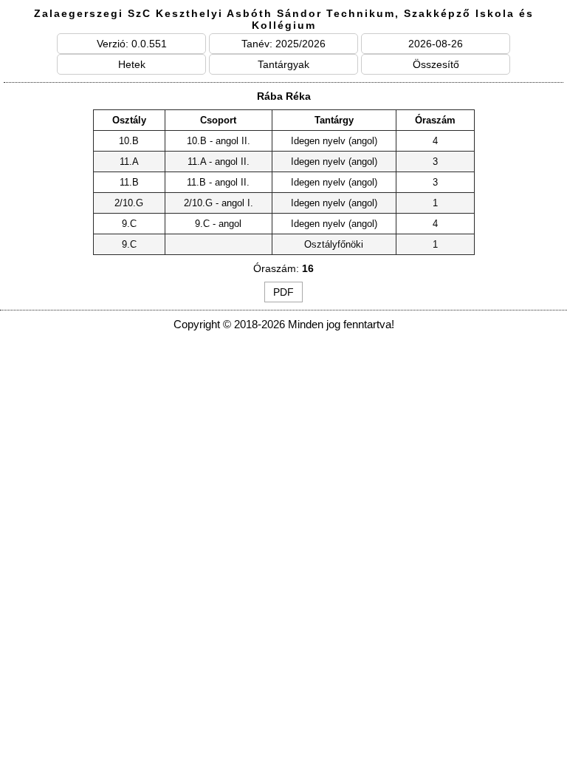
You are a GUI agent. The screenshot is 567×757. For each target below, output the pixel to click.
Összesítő (436, 64)
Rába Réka (284, 96)
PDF (283, 292)
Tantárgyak (283, 64)
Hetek (131, 64)
